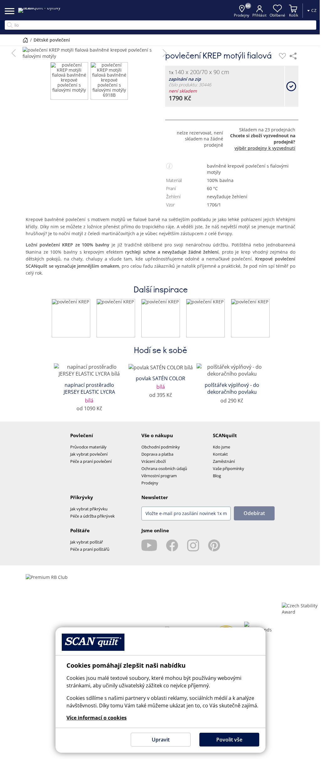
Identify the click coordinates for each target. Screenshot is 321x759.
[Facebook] (172, 545)
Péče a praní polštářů (89, 549)
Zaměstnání (224, 461)
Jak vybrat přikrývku (89, 509)
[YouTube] (149, 545)
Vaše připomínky (228, 468)
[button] (13, 53)
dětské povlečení (49, 40)
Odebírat (254, 513)
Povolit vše (227, 739)
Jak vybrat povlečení (89, 454)
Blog (217, 475)
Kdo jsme (221, 447)
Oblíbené (273, 15)
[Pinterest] (214, 545)
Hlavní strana (23, 40)
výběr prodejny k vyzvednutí (264, 148)
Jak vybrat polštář (86, 542)
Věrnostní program (159, 475)
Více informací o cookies (94, 717)
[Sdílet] (293, 56)
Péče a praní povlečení (91, 461)
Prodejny (149, 483)
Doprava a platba (157, 454)
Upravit (158, 739)
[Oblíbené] (282, 56)
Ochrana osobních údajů (164, 468)
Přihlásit (255, 15)
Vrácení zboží (153, 461)
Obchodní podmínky (160, 447)
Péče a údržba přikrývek (92, 516)
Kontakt (220, 454)
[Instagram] (193, 545)
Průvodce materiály (88, 447)
